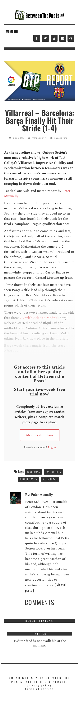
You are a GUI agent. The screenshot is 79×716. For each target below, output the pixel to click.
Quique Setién (28, 479)
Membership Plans (39, 435)
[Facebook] (36, 38)
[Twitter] (45, 38)
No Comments (60, 138)
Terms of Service (39, 688)
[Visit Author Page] (15, 497)
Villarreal (50, 479)
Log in (52, 447)
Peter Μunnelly (39, 138)
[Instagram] (54, 38)
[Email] (62, 38)
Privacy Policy (39, 685)
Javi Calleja (53, 471)
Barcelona (33, 471)
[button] (12, 31)
